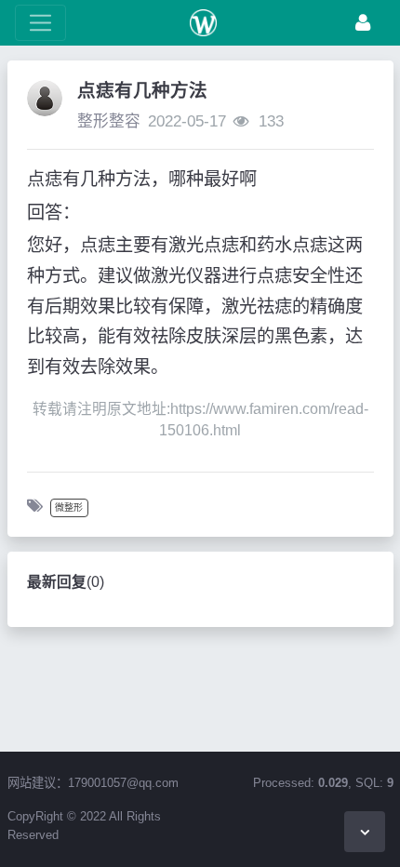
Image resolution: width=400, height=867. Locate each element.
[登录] (362, 23)
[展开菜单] (40, 23)
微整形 (69, 507)
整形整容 (108, 121)
